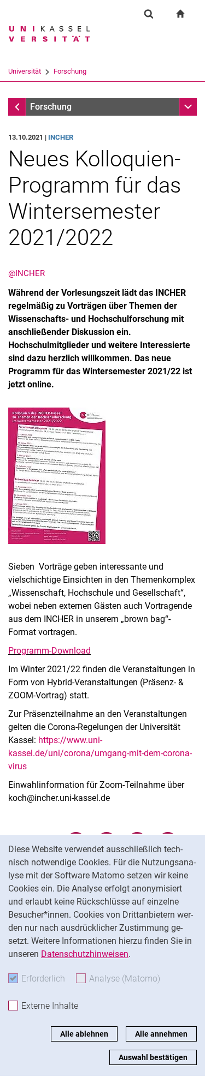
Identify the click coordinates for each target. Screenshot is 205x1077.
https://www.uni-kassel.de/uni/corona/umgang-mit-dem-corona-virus (100, 753)
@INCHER (26, 273)
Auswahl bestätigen (153, 1057)
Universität (24, 71)
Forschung (70, 71)
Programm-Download (49, 650)
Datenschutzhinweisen (84, 954)
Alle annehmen (161, 1034)
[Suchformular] (148, 13)
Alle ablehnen (84, 1034)
